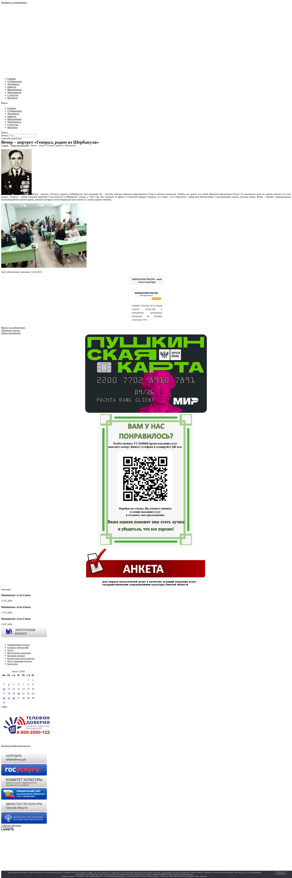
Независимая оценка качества (20, 658)
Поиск (4, 135)
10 (4, 689)
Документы (13, 84)
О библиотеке (14, 81)
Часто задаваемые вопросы (19, 661)
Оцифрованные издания (18, 645)
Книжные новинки (16, 656)
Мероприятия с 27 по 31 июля (16, 595)
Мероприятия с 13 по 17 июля (16, 619)
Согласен (280, 873)
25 (9, 698)
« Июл (4, 706)
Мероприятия (14, 89)
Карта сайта (12, 664)
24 (4, 698)
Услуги (10, 650)
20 (18, 694)
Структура (12, 95)
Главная (11, 78)
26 (14, 698)
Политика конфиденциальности (15, 746)
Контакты (12, 98)
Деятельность (14, 92)
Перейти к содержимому (14, 2)
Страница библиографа (18, 647)
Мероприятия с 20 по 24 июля (16, 607)
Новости (11, 87)
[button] (146, 103)
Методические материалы (19, 653)
